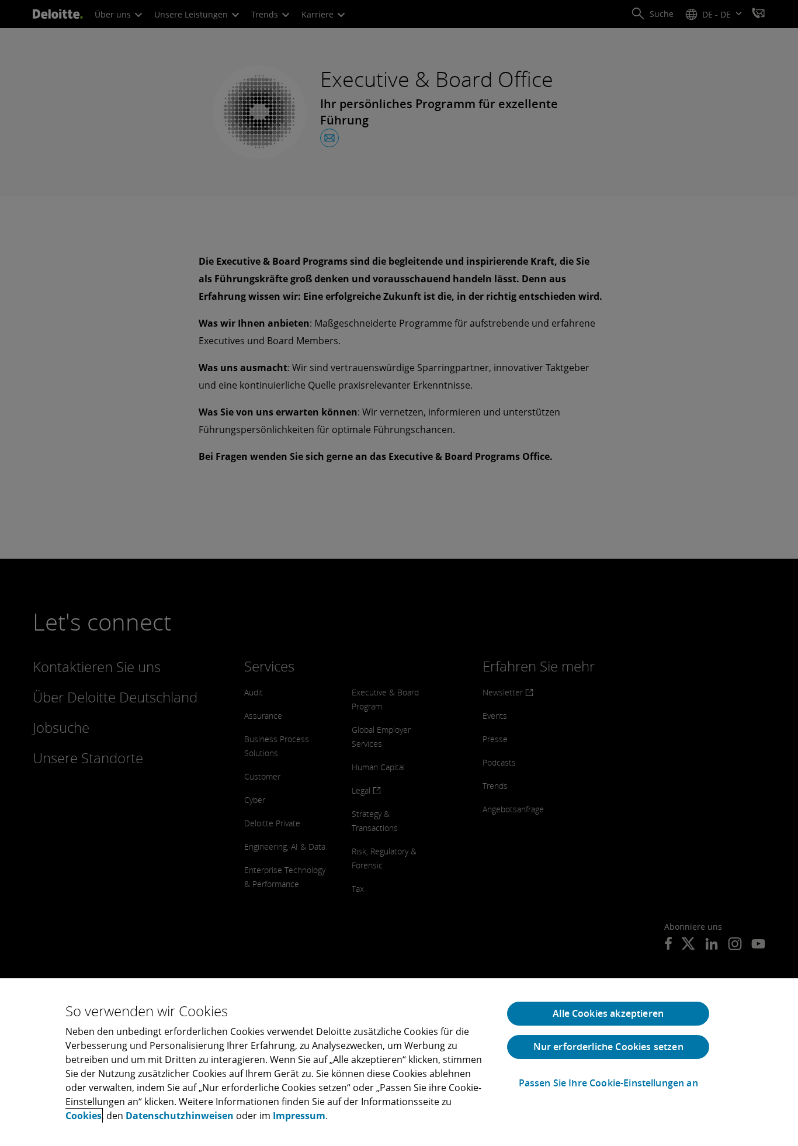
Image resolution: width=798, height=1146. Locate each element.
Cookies (83, 1115)
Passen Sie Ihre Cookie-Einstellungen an (608, 1083)
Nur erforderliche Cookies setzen (608, 1046)
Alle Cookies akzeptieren (608, 1013)
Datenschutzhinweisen (180, 1115)
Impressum (299, 1115)
